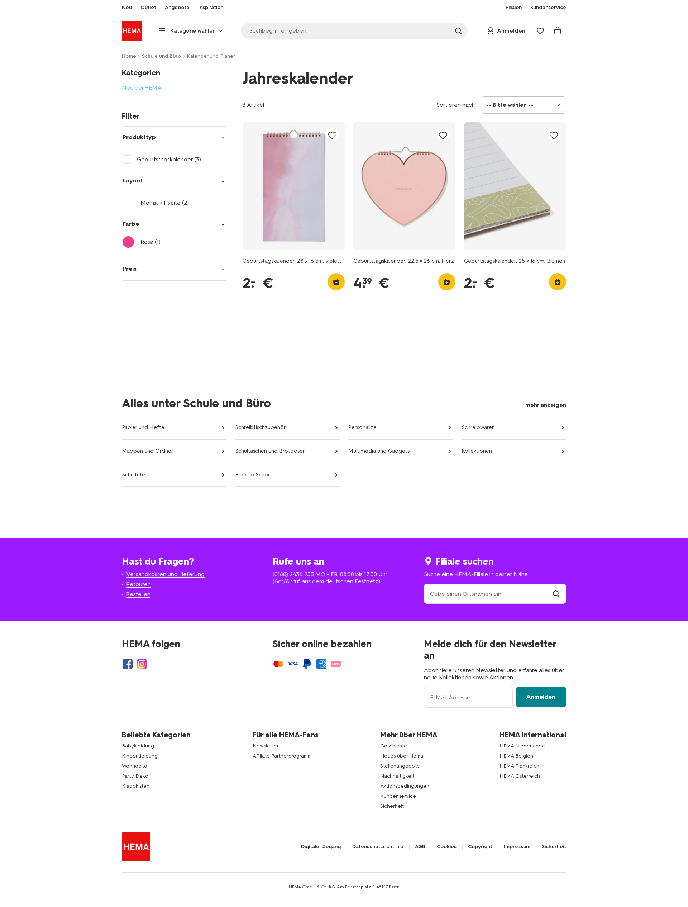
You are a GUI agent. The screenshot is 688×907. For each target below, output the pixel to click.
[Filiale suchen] (556, 593)
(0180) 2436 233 (293, 574)
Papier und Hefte (143, 427)
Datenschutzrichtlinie (377, 847)
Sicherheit (392, 806)
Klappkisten (135, 786)
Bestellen (138, 594)
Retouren (138, 584)
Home (129, 56)
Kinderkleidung (140, 756)
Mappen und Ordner (147, 451)
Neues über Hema (401, 756)
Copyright (480, 847)
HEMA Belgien (516, 756)
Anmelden (540, 696)
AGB (420, 847)
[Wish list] (540, 30)
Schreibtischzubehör (260, 427)
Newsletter (266, 746)
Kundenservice (398, 796)
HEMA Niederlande (522, 746)
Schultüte (133, 474)
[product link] (294, 186)
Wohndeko (134, 766)
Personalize (362, 427)
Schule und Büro (161, 56)
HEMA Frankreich (519, 766)
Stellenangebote (400, 766)
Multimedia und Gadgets (379, 451)
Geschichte (393, 746)
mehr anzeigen (545, 405)
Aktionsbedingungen (404, 786)
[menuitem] (127, 7)
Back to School (254, 474)
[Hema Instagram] (142, 664)
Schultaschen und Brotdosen (270, 451)
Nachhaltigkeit (397, 776)
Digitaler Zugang (321, 847)
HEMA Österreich (520, 776)
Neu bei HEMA (142, 87)
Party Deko (135, 776)
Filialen (514, 7)
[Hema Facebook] (128, 664)
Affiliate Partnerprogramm (282, 756)
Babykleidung (138, 746)
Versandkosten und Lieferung (165, 574)
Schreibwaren (478, 427)
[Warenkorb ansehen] (557, 30)
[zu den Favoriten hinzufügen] (332, 135)
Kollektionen (477, 451)
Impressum (517, 847)
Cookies (447, 847)
